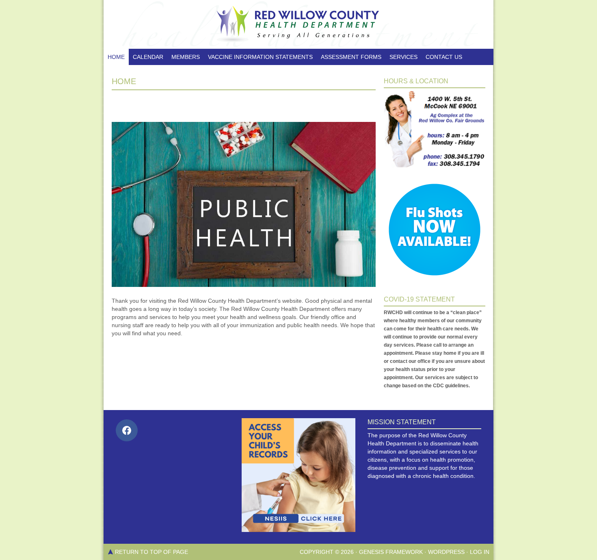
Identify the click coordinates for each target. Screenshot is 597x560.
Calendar (148, 57)
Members (185, 57)
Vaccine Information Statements (260, 57)
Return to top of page (151, 552)
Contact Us (444, 57)
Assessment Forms (351, 57)
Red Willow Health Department (298, 24)
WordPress (446, 552)
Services (403, 57)
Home (116, 57)
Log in (479, 552)
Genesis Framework (391, 552)
